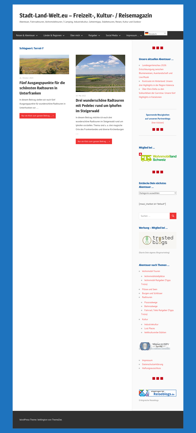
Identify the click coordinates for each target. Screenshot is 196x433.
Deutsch (152, 34)
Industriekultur (151, 324)
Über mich (75, 35)
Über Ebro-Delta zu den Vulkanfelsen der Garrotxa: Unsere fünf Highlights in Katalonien (157, 93)
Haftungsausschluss (151, 368)
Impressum (147, 360)
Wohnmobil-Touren (151, 271)
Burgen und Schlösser (152, 293)
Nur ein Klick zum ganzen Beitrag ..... (36, 115)
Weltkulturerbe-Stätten (155, 332)
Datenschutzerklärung (152, 364)
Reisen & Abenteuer (25, 35)
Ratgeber (93, 35)
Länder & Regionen (52, 35)
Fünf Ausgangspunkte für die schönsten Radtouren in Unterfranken (42, 87)
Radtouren (147, 297)
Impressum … (132, 35)
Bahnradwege (150, 306)
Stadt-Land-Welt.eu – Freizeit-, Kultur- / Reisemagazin (85, 15)
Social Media (112, 35)
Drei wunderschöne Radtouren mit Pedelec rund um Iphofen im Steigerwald (100, 105)
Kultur (145, 319)
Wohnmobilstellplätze (154, 276)
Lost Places (149, 328)
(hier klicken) (157, 118)
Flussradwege (150, 302)
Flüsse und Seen (149, 289)
